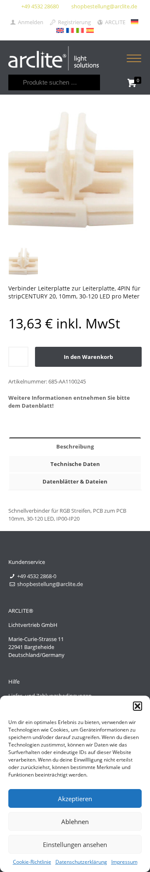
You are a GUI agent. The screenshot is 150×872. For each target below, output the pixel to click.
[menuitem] (134, 21)
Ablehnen (75, 821)
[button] (137, 706)
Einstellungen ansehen (75, 844)
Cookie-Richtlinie (32, 861)
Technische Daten (75, 464)
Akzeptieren (75, 798)
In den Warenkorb (88, 357)
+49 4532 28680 (40, 6)
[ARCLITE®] (53, 57)
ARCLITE (114, 22)
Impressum (124, 861)
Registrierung (73, 22)
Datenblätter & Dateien (75, 481)
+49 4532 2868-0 (36, 576)
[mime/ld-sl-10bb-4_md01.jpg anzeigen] (23, 261)
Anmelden (30, 22)
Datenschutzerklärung (81, 861)
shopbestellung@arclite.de (104, 6)
